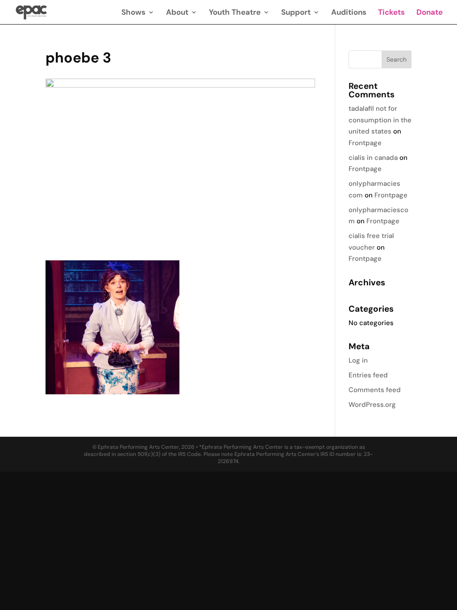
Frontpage (365, 142)
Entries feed (368, 375)
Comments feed (375, 389)
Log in (358, 360)
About (177, 13)
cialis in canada (373, 157)
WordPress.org (372, 404)
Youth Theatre (235, 13)
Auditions (348, 13)
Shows (133, 13)
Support (296, 13)
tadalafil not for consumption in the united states (380, 120)
